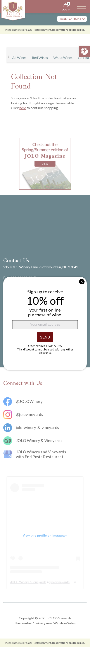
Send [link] (45, 337)
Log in (66, 9)
